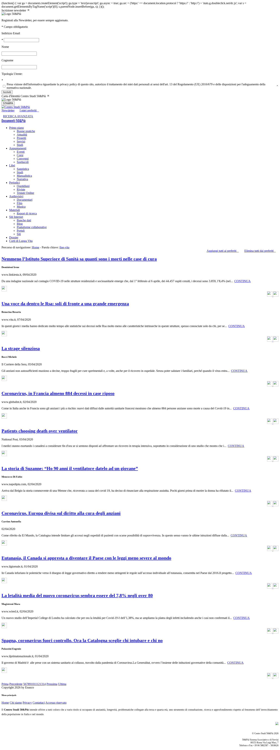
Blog (20, 223)
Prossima (51, 684)
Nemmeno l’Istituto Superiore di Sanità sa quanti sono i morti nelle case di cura (79, 258)
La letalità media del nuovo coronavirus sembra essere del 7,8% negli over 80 (77, 595)
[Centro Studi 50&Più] (16, 107)
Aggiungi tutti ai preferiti (223, 250)
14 (44, 684)
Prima (5, 684)
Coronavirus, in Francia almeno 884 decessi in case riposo (58, 393)
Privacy (27, 702)
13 (41, 684)
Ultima (62, 684)
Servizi (21, 141)
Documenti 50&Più (14, 120)
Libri (12, 165)
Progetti (21, 138)
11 (35, 684)
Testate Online (25, 193)
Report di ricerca (27, 213)
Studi (20, 144)
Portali (21, 230)
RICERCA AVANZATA (18, 116)
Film (19, 203)
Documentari (24, 199)
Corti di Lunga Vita (21, 241)
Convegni (23, 158)
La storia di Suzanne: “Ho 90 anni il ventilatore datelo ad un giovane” (70, 468)
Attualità (22, 134)
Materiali (14, 210)
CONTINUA (242, 281)
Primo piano (16, 127)
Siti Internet (16, 217)
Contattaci (39, 702)
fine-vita (64, 247)
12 (38, 684)
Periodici (14, 182)
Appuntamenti (17, 148)
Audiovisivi (16, 196)
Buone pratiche (26, 131)
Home (35, 247)
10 (32, 684)
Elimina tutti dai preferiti (260, 250)
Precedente (15, 684)
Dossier (13, 237)
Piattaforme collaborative (32, 227)
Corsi (20, 155)
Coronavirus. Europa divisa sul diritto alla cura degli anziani (61, 513)
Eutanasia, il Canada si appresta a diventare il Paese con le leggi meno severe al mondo (86, 557)
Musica (21, 206)
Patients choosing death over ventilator (40, 430)
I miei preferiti (29, 110)
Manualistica (24, 175)
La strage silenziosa (21, 348)
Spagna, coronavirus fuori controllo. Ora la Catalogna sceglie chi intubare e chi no (82, 640)
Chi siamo (16, 702)
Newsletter (8, 110)
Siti (19, 234)
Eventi (21, 151)
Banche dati (24, 220)
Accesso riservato (55, 702)
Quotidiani (23, 186)
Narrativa (22, 179)
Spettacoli (23, 162)
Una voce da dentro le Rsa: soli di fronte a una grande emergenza (65, 303)
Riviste (21, 189)
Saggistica (23, 168)
